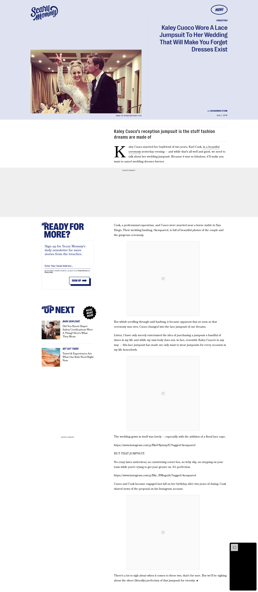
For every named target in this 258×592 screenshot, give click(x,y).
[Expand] (233, 545)
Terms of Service (82, 271)
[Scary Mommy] (44, 13)
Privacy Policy (49, 272)
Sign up (76, 280)
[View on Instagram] (163, 278)
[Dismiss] (253, 545)
